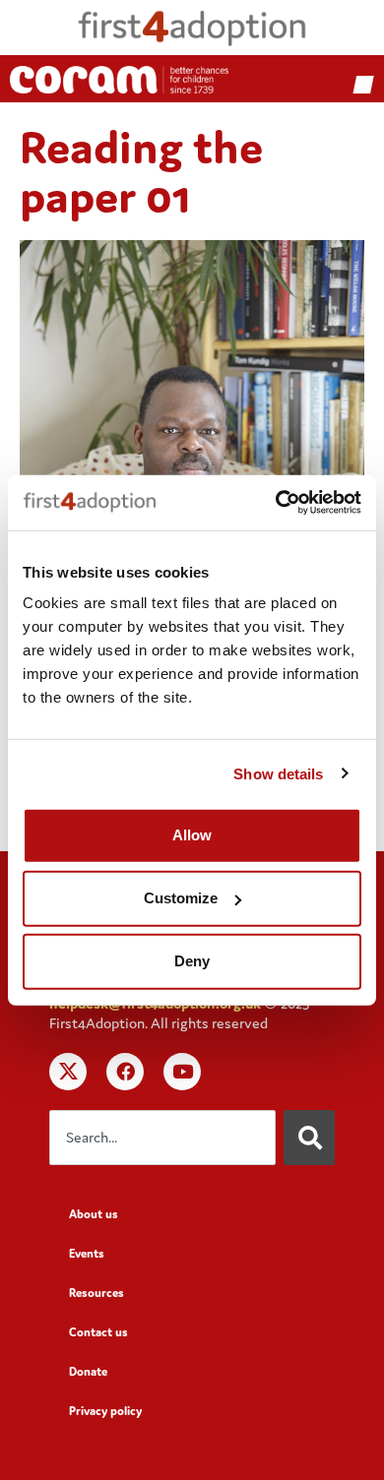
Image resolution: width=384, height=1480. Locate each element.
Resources (96, 1292)
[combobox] (162, 1137)
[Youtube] (182, 1071)
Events (86, 1253)
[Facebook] (125, 1071)
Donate (88, 1371)
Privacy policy (105, 1410)
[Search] (309, 1137)
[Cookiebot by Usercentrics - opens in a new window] (276, 503)
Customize (181, 898)
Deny (192, 961)
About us (93, 1213)
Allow (192, 835)
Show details (278, 773)
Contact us (98, 1332)
